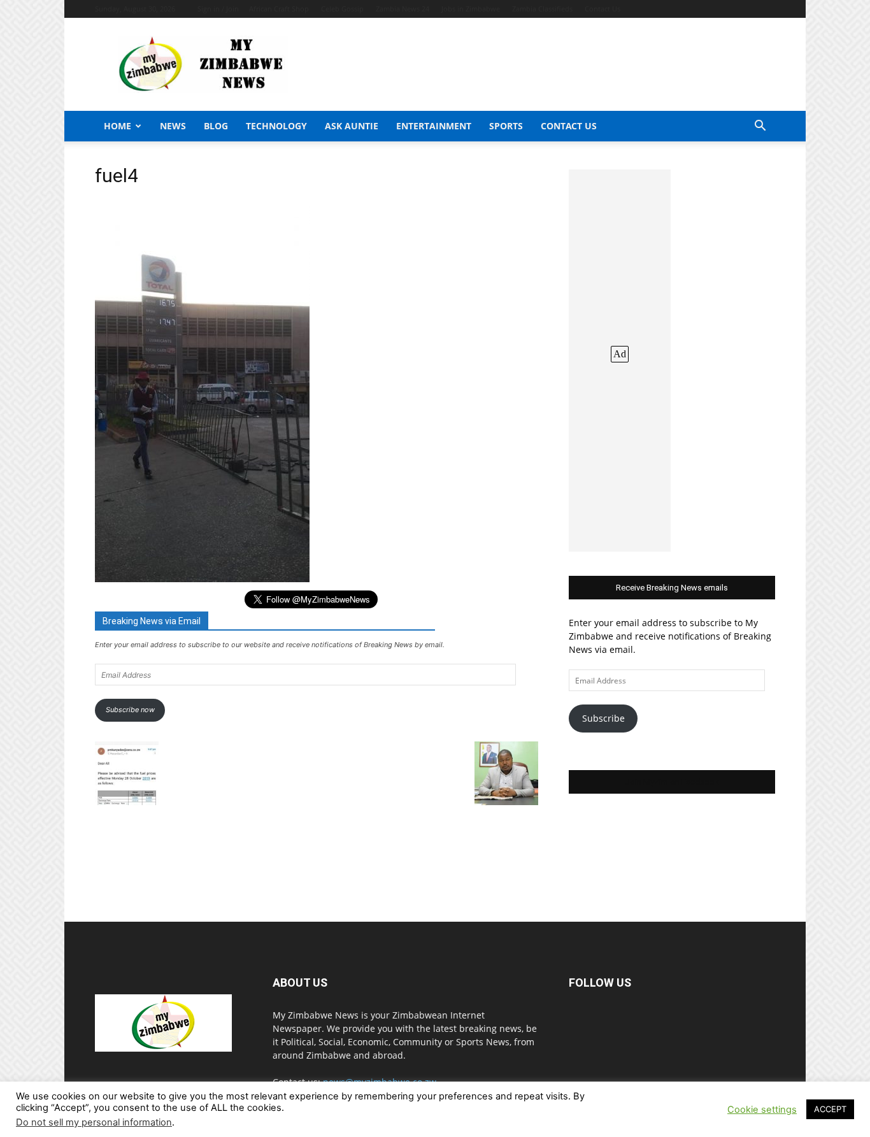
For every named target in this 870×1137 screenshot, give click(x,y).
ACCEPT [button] (830, 1109)
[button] (760, 127)
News (173, 126)
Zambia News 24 (402, 8)
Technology (276, 126)
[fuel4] (202, 578)
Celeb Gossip (342, 8)
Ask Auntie (351, 126)
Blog (216, 126)
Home (117, 126)
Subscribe (603, 718)
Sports (506, 126)
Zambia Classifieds (542, 8)
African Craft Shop (279, 8)
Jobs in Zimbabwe (470, 8)
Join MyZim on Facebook (672, 782)
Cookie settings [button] (762, 1109)
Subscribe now (130, 709)
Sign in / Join (218, 8)
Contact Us (602, 8)
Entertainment (433, 126)
